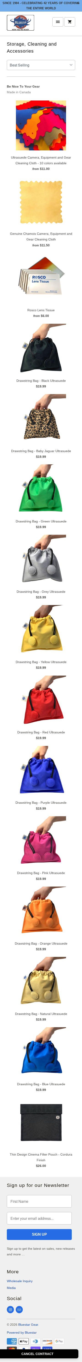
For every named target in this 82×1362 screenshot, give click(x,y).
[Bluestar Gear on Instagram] (10, 1309)
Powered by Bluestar (22, 1332)
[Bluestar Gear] (20, 25)
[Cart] (69, 22)
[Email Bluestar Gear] (19, 1309)
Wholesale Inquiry (20, 1281)
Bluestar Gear (28, 1324)
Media (11, 1288)
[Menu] (57, 22)
